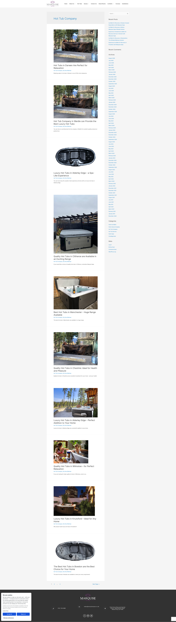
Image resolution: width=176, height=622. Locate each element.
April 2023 (111, 151)
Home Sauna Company (114, 227)
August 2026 (112, 58)
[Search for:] (119, 13)
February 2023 (112, 155)
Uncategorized (112, 236)
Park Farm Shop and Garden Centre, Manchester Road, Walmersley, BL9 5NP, (117, 608)
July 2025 (111, 88)
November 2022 (112, 162)
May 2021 (111, 204)
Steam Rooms (102, 3)
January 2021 (112, 213)
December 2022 (112, 160)
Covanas (118, 3)
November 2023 (113, 134)
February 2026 (112, 72)
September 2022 (113, 167)
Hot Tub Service (112, 231)
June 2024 (111, 118)
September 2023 (113, 139)
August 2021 (112, 197)
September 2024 (113, 111)
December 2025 (112, 76)
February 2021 (112, 211)
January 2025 (112, 102)
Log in (110, 244)
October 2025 (112, 81)
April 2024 (111, 123)
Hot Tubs (79, 3)
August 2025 (112, 86)
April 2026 (111, 67)
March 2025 (111, 97)
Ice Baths (110, 3)
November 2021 (112, 190)
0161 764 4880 (62, 608)
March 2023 (111, 153)
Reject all (23, 614)
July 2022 (111, 172)
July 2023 (111, 144)
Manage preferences (8, 617)
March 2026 (111, 69)
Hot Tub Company (58, 70)
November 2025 (112, 79)
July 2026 (111, 60)
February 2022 (112, 183)
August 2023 (112, 141)
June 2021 (111, 202)
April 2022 (111, 179)
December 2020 (112, 216)
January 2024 (112, 130)
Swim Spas (111, 234)
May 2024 (111, 121)
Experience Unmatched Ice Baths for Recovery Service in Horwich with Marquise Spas (117, 33)
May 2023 (111, 148)
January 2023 (112, 158)
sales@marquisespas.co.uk (91, 606)
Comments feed (112, 249)
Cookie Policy (5, 610)
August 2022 (112, 169)
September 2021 (113, 195)
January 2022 (112, 186)
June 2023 (111, 146)
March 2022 (111, 181)
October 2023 (112, 137)
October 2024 (112, 109)
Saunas (86, 3)
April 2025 (111, 95)
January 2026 (112, 74)
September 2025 (113, 83)
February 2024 (112, 127)
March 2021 (111, 209)
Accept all (9, 614)
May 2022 (111, 176)
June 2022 (111, 174)
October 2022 (112, 165)
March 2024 (111, 125)
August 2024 (112, 114)
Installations (125, 3)
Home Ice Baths (112, 224)
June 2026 (111, 62)
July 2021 (111, 199)
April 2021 (111, 206)
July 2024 (111, 116)
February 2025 (112, 100)
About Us (71, 3)
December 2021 (112, 188)
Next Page (96, 584)
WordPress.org (112, 251)
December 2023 (113, 132)
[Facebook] (88, 615)
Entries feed (112, 247)
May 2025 (111, 93)
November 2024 (113, 107)
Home (65, 3)
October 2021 (112, 192)
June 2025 (111, 90)
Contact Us (94, 3)
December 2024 (113, 104)
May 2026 (111, 65)
